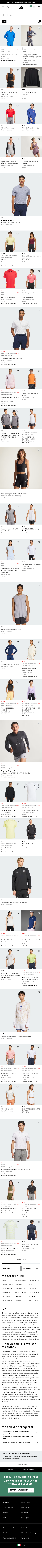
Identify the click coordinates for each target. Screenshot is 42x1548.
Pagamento (24, 1512)
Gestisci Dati (25, 1528)
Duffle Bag (32, 1296)
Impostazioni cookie (9, 1528)
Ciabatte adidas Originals (34, 1281)
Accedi (10, 1469)
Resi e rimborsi (25, 1502)
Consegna (6, 1502)
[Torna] (21, 8)
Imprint (5, 1512)
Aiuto (5, 1517)
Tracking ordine (8, 1507)
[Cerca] (34, 7)
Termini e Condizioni (9, 1538)
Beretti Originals (7, 1288)
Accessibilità (25, 1538)
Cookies (5, 1533)
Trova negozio (25, 1517)
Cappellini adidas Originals (21, 1289)
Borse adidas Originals (6, 1293)
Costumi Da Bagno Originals (34, 1289)
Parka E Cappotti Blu (21, 1293)
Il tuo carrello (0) (28, 1469)
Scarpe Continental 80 (33, 1285)
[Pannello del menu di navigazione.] (3, 7)
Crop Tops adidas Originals (34, 1293)
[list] (18, 21)
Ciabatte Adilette (7, 1284)
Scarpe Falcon (33, 1300)
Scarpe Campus (20, 1281)
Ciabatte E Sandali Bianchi (20, 1301)
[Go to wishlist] (7, 7)
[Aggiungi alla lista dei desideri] (17, 29)
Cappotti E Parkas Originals (21, 1297)
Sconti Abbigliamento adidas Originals (7, 1281)
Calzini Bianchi (7, 1300)
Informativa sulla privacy (28, 1533)
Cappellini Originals (18, 1285)
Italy (24, 1545)
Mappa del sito (25, 1507)
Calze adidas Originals (6, 1297)
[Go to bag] (39, 7)
